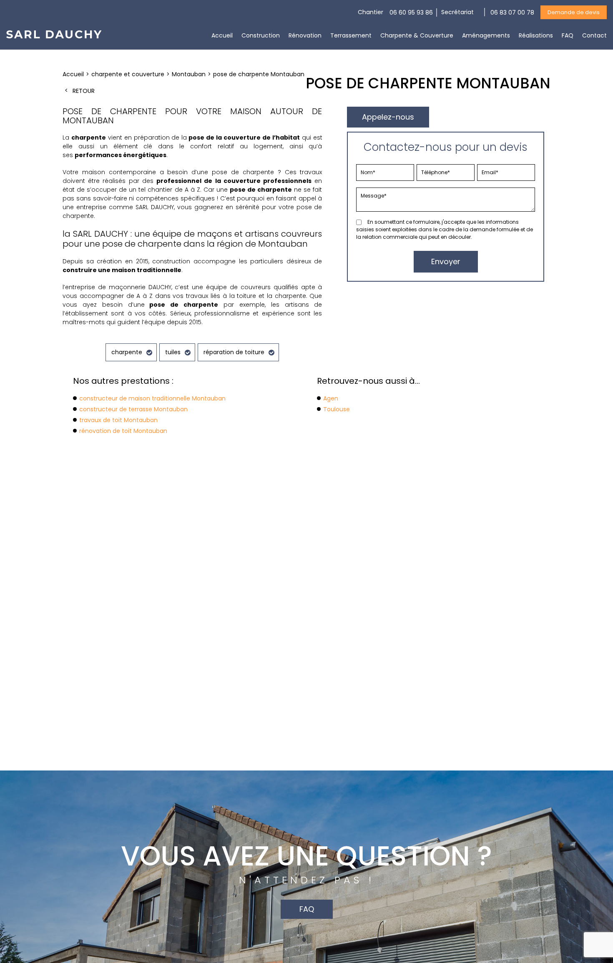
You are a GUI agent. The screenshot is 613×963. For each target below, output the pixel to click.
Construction (260, 35)
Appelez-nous (388, 117)
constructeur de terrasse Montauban (133, 409)
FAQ (567, 35)
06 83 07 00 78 (512, 12)
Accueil (222, 35)
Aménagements (486, 35)
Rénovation (305, 35)
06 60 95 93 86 (411, 12)
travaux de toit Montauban (118, 420)
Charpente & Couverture (416, 35)
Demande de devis (574, 12)
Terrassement (351, 35)
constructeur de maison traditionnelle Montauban (152, 398)
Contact (594, 35)
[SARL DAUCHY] (54, 36)
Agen (330, 398)
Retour (84, 91)
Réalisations (536, 35)
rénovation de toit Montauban (123, 431)
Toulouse (336, 409)
